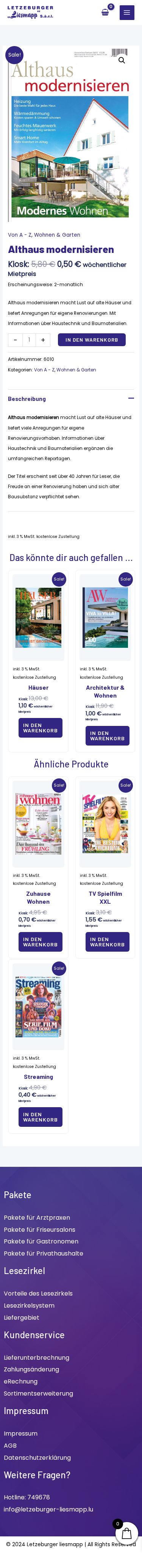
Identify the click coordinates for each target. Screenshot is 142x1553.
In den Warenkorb (92, 339)
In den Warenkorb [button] (40, 727)
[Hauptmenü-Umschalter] (127, 12)
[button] (122, 60)
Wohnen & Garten (57, 235)
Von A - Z (19, 235)
